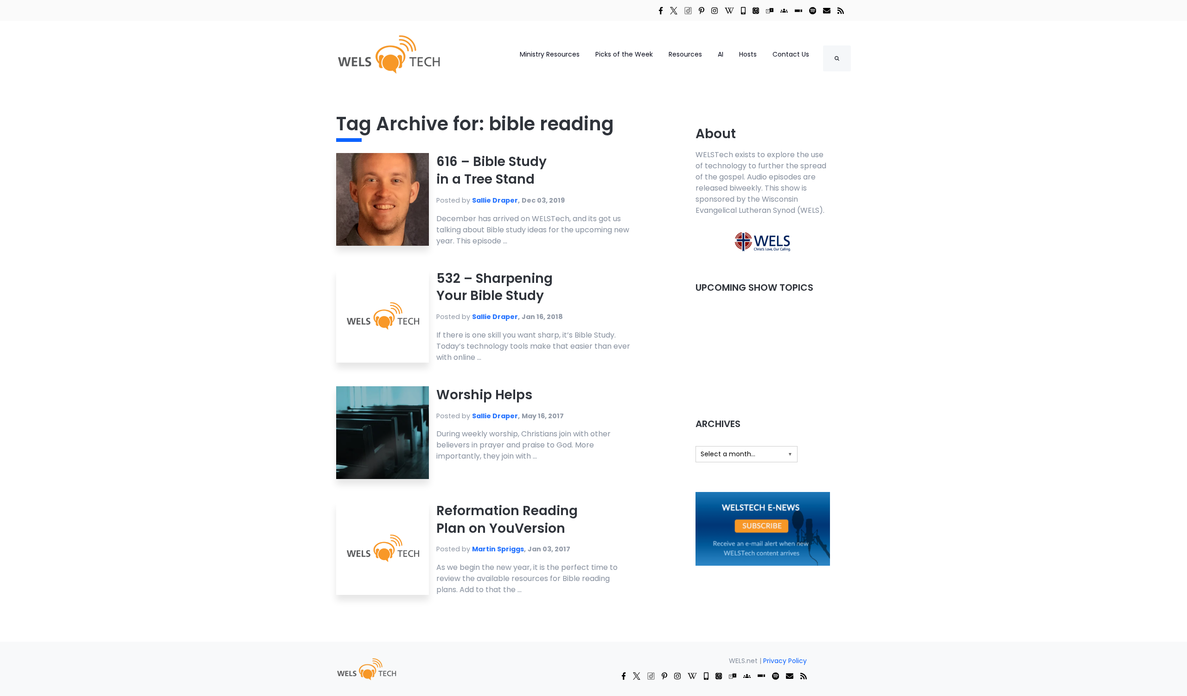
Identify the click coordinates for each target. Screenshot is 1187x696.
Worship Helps (484, 395)
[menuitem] (366, 668)
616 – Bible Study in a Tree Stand (491, 170)
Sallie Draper (495, 200)
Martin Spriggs (498, 549)
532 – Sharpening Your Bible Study (494, 287)
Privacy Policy (785, 660)
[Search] (837, 58)
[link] (661, 10)
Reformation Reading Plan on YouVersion (507, 519)
